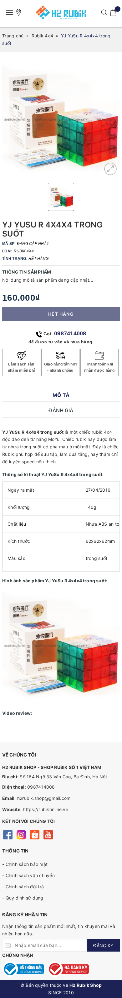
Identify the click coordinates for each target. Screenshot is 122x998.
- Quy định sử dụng (22, 897)
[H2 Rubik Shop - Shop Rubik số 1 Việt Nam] (61, 12)
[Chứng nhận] (23, 969)
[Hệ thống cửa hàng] (18, 12)
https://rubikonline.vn (45, 809)
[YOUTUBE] (48, 834)
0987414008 (70, 333)
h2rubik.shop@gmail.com (44, 798)
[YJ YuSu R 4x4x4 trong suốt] (110, 169)
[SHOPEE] (34, 834)
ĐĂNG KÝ (103, 945)
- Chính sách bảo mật (25, 864)
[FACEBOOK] (7, 834)
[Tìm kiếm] (104, 12)
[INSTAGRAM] (21, 834)
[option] (61, 119)
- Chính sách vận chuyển (28, 875)
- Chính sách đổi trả (23, 886)
